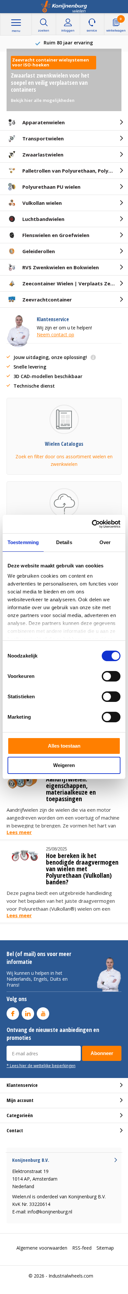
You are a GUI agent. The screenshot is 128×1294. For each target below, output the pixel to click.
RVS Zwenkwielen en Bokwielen (60, 267)
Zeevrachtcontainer (47, 299)
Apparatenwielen (43, 122)
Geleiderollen (38, 251)
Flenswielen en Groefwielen (55, 235)
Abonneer (102, 1053)
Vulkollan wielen (42, 203)
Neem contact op (55, 334)
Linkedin (28, 1013)
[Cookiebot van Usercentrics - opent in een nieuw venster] (92, 524)
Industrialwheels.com (71, 1276)
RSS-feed (82, 1248)
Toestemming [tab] (23, 542)
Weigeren (64, 765)
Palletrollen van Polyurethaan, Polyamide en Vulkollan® (75, 170)
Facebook (13, 1013)
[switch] (111, 676)
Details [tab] (64, 542)
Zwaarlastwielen (42, 154)
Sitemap (105, 1248)
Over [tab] (105, 542)
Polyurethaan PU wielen (51, 186)
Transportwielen (43, 138)
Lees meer (19, 832)
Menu (16, 31)
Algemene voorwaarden (41, 1248)
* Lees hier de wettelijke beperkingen (41, 1065)
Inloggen (68, 30)
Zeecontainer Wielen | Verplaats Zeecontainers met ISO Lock (75, 283)
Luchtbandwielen (43, 219)
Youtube (43, 1013)
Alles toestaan (64, 746)
